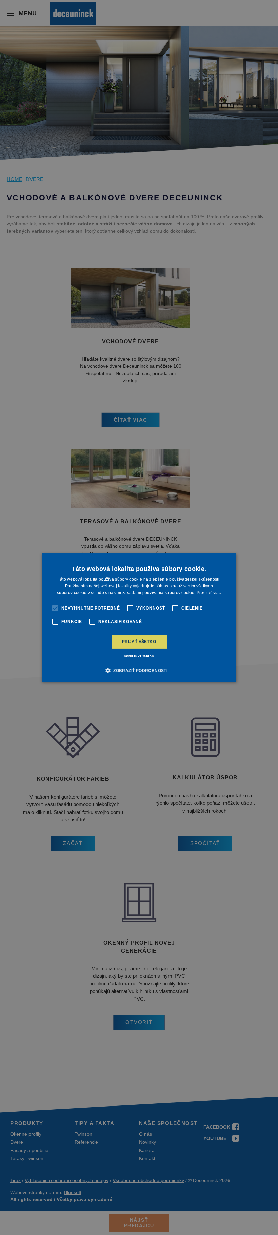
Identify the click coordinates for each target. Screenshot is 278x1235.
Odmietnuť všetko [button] (139, 655)
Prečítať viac (209, 592)
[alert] (139, 617)
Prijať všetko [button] (139, 641)
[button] (139, 670)
